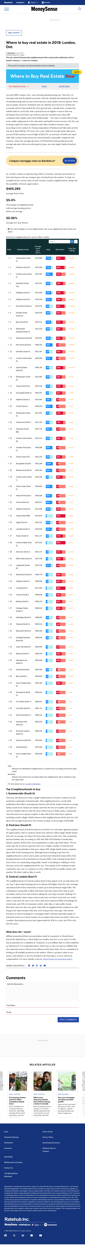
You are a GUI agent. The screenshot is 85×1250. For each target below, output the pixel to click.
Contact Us (8, 1168)
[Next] (81, 1085)
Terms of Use (47, 1132)
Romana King (11, 53)
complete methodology (33, 784)
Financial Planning (11, 1137)
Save (6, 1132)
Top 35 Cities (64, 86)
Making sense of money (13, 1162)
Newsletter (8, 1157)
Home (44, 86)
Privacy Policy (47, 1137)
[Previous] (3, 1085)
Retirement (8, 1143)
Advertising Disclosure (51, 1143)
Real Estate (14, 33)
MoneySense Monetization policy (57, 959)
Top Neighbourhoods (17, 86)
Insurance (8, 1148)
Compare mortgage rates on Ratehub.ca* (32, 160)
